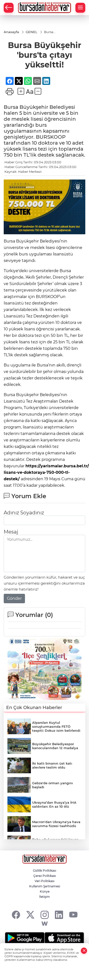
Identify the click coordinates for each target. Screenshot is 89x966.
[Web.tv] (44, 923)
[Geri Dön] (9, 8)
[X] (30, 914)
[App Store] (64, 938)
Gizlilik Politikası (44, 870)
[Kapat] (84, 950)
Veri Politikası (44, 881)
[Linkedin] (59, 914)
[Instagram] (44, 914)
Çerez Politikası (44, 876)
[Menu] (80, 8)
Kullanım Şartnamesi (44, 886)
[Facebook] (16, 914)
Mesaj (11, 532)
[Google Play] (24, 938)
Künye (44, 891)
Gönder (14, 598)
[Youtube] (73, 914)
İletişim (44, 897)
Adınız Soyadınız (24, 513)
